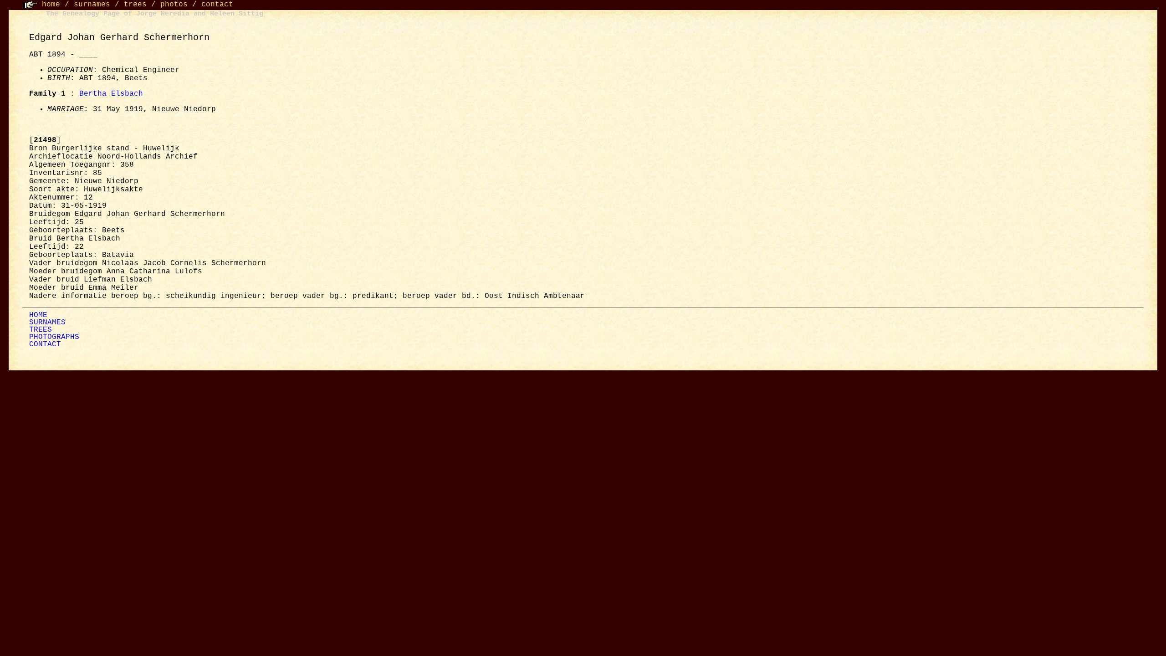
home (51, 4)
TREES (40, 330)
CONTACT (45, 344)
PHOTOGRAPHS (54, 337)
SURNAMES (47, 322)
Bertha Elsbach (111, 94)
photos (174, 4)
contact (217, 4)
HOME (38, 315)
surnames (92, 4)
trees (135, 4)
